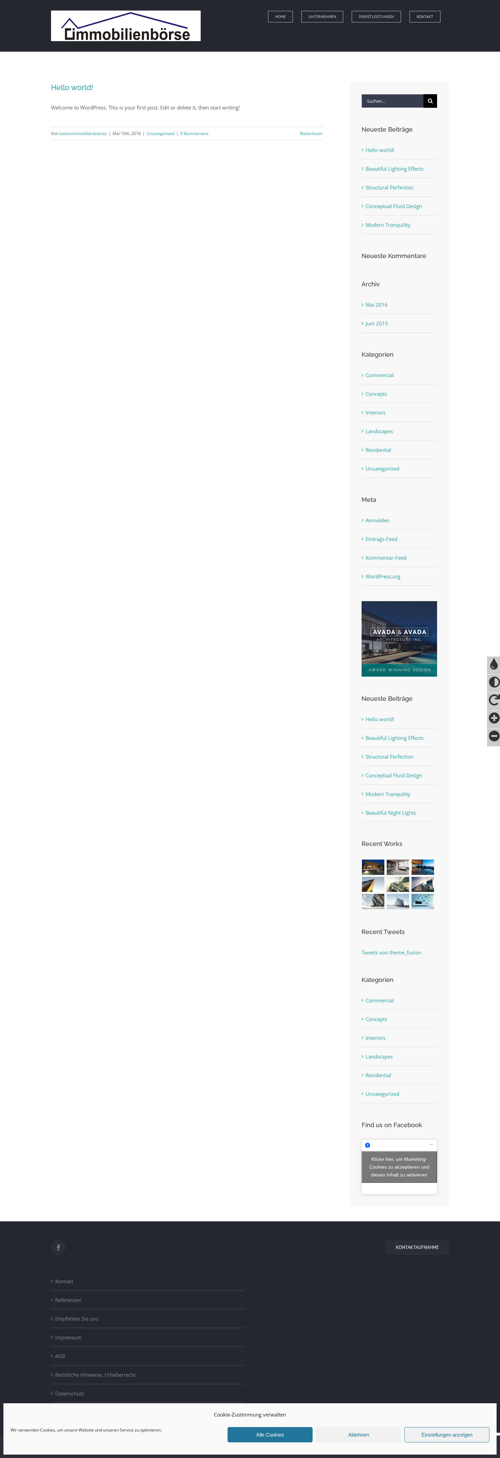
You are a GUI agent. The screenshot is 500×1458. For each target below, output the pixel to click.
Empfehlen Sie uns (76, 1318)
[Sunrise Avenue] (373, 867)
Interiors (375, 412)
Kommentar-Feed (386, 557)
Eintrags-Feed (381, 539)
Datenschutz (69, 1393)
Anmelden (377, 520)
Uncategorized (160, 133)
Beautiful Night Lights (391, 812)
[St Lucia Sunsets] (423, 867)
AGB (60, 1356)
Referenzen (68, 1299)
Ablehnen (358, 1435)
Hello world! (72, 87)
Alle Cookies (270, 1435)
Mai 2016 (377, 304)
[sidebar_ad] (399, 603)
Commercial (380, 375)
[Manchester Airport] (423, 884)
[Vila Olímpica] (423, 901)
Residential (378, 449)
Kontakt (64, 1281)
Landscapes (379, 431)
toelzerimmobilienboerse (83, 133)
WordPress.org (383, 576)
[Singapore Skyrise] (398, 867)
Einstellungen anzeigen (446, 1435)
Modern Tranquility (388, 224)
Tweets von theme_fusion (391, 952)
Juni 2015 (377, 323)
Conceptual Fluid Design (394, 206)
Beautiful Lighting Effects (394, 168)
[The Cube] (398, 901)
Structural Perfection (390, 187)
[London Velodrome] (373, 901)
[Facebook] (58, 1247)
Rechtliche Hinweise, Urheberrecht (95, 1374)
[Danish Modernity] (373, 884)
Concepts (376, 393)
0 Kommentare (194, 133)
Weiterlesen (311, 133)
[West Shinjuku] (398, 884)
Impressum (68, 1337)
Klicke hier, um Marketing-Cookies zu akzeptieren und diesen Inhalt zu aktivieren (399, 1166)
